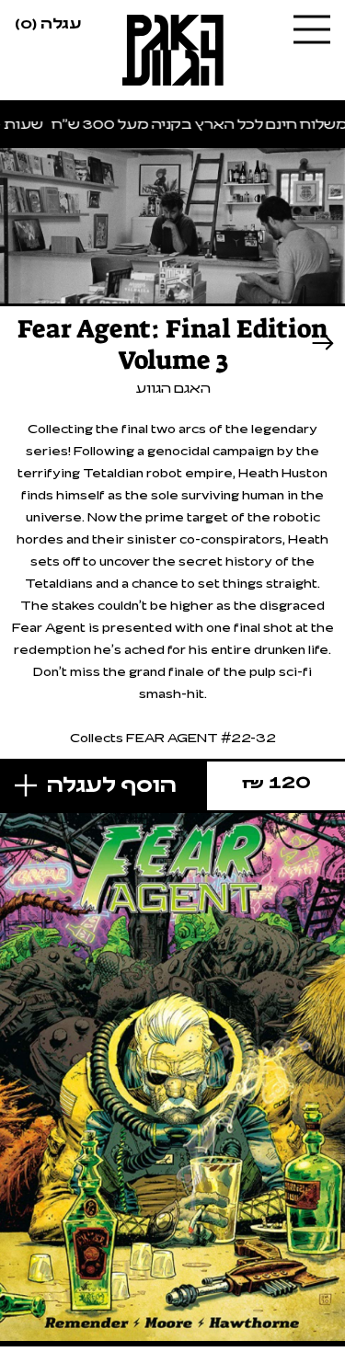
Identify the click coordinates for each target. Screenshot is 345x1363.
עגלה (48, 22)
